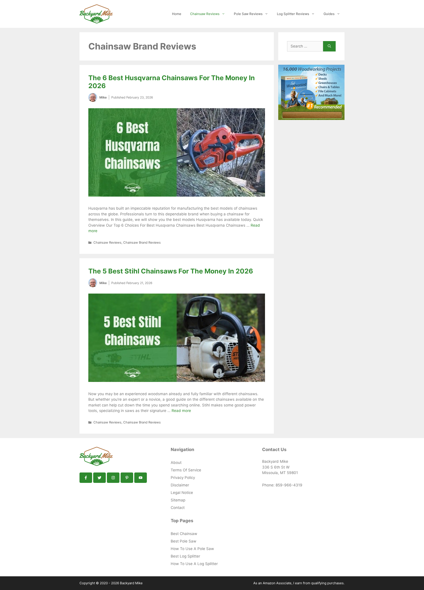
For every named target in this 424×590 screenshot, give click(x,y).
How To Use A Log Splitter (194, 564)
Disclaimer (180, 485)
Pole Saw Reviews (248, 14)
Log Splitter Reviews (293, 14)
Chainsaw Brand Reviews (142, 242)
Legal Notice (182, 492)
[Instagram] (113, 477)
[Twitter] (99, 477)
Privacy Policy (183, 477)
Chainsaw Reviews (205, 14)
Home (176, 14)
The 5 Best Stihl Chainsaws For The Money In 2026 (170, 271)
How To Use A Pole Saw (192, 548)
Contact (178, 507)
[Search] (329, 46)
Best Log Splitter (185, 556)
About (176, 462)
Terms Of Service (186, 470)
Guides (329, 14)
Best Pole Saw (183, 541)
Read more (181, 410)
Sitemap (178, 500)
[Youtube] (140, 477)
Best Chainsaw (184, 533)
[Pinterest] (127, 477)
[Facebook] (86, 477)
